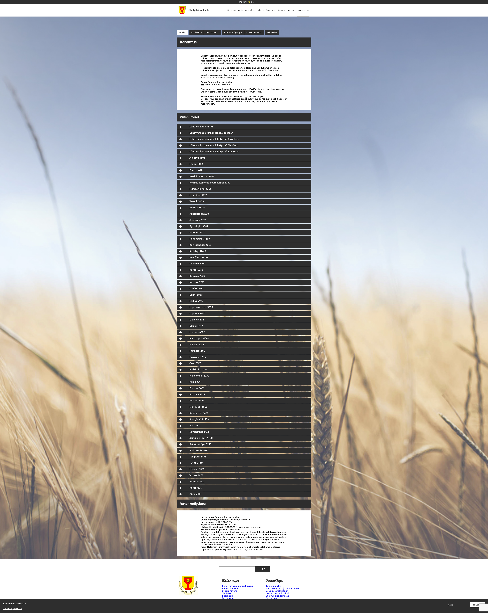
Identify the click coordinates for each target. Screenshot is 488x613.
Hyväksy (477, 605)
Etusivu (182, 32)
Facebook (227, 595)
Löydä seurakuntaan (277, 590)
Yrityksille (272, 32)
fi (248, 2)
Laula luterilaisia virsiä (277, 593)
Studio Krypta (229, 590)
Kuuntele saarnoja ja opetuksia (282, 588)
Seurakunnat (286, 10)
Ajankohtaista (254, 10)
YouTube (226, 593)
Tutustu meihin (273, 586)
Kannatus (303, 10)
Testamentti (212, 32)
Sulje (450, 605)
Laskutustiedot (254, 32)
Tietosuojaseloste (12, 608)
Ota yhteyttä (273, 598)
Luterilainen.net (230, 588)
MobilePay (196, 32)
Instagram (228, 598)
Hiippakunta (235, 10)
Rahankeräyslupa (233, 32)
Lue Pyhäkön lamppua (277, 595)
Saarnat (271, 10)
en (245, 2)
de (240, 2)
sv (252, 2)
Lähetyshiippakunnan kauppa (237, 586)
